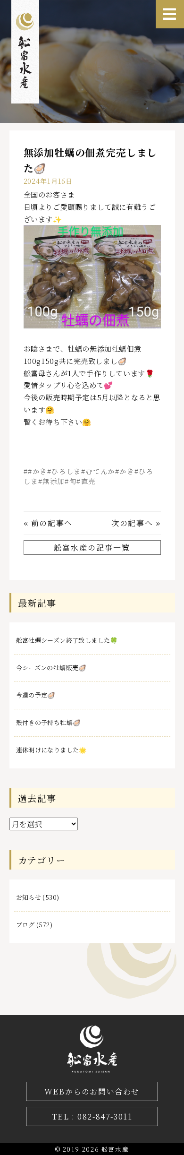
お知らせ (29, 897)
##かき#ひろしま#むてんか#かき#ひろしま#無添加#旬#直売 (89, 476)
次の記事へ (132, 522)
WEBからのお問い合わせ (92, 1091)
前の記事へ (52, 522)
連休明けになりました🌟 (51, 749)
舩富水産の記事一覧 (92, 547)
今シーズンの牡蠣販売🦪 (51, 667)
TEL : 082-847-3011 (92, 1116)
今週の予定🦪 (35, 694)
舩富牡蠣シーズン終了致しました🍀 (67, 640)
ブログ (25, 924)
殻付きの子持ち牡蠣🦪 (48, 722)
